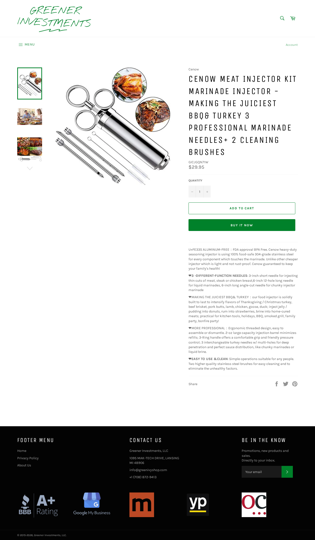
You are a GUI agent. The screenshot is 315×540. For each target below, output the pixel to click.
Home (21, 451)
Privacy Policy (28, 458)
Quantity (195, 180)
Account (292, 45)
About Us (24, 465)
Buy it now (242, 225)
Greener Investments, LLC (50, 535)
